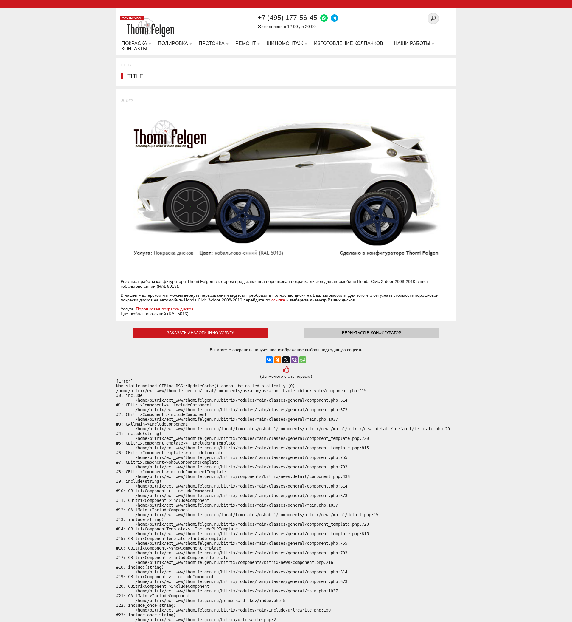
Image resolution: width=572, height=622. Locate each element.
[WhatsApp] (302, 359)
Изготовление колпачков (348, 43)
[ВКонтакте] (269, 359)
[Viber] (294, 359)
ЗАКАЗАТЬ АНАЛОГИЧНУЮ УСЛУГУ (200, 333)
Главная (128, 65)
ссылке (278, 300)
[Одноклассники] (277, 359)
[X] (286, 359)
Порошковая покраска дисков (164, 309)
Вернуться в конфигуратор (371, 333)
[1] (285, 370)
